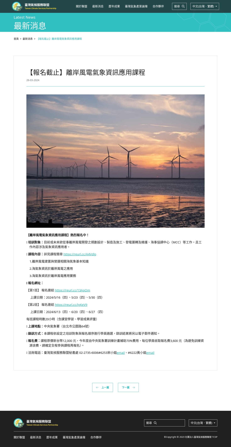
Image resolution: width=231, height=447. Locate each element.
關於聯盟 (81, 6)
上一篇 (105, 387)
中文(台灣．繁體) (203, 6)
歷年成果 (114, 6)
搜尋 (177, 6)
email (121, 353)
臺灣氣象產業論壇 (136, 6)
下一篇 (126, 387)
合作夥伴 (158, 6)
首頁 (16, 38)
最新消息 (98, 6)
